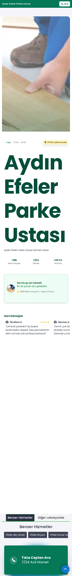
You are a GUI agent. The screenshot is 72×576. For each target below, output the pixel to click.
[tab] (20, 517)
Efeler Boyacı (37, 535)
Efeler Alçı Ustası (15, 535)
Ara (66, 3)
